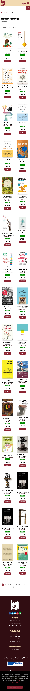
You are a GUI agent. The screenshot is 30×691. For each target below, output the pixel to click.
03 (8, 584)
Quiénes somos (15, 649)
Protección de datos (15, 639)
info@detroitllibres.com (15, 623)
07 (19, 584)
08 (21, 584)
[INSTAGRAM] (17, 613)
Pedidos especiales (15, 652)
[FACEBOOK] (10, 613)
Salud (6, 12)
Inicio (2, 12)
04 (11, 584)
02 (5, 584)
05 (13, 584)
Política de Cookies (15, 641)
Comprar (7, 61)
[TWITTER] (12, 613)
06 (16, 584)
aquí (18, 680)
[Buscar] (28, 8)
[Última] (16, 587)
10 (27, 584)
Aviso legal (15, 634)
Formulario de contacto (15, 625)
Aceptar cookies (14, 687)
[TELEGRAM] (15, 613)
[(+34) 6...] (20, 613)
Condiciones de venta (15, 636)
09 (24, 584)
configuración (15, 682)
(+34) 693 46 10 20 (15, 620)
